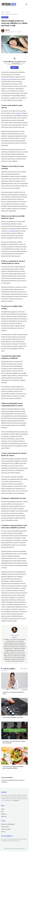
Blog (2, 811)
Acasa (2, 809)
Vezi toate (24, 668)
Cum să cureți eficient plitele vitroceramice (13, 717)
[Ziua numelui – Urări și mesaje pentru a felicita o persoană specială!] (14, 730)
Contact (3, 831)
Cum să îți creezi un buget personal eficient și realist (13, 692)
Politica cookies (5, 826)
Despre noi (3, 814)
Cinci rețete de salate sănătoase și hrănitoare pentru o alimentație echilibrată (13, 767)
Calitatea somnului (6, 79)
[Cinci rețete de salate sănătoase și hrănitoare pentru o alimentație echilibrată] (14, 756)
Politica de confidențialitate (8, 824)
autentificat (11, 780)
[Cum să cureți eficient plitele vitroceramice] (14, 706)
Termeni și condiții (5, 829)
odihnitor (18, 113)
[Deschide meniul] (26, 4)
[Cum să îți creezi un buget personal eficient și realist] (14, 681)
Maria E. (8, 30)
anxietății (12, 231)
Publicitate (3, 816)
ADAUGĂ (14, 67)
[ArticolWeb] (9, 4)
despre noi (16, 800)
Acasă (2, 12)
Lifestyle (7, 12)
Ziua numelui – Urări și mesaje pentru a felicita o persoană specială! (14, 742)
